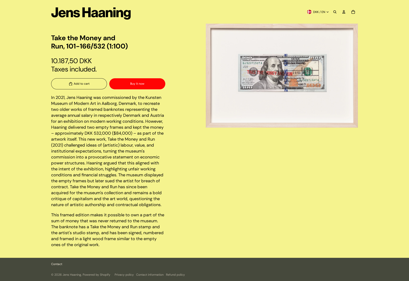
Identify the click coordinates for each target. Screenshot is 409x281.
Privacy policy (124, 275)
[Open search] (335, 12)
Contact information (150, 275)
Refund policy (175, 275)
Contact (56, 264)
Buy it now (137, 84)
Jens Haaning (72, 275)
